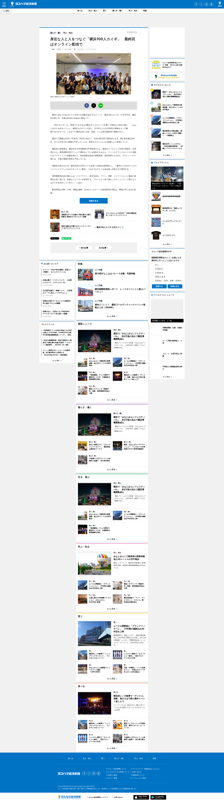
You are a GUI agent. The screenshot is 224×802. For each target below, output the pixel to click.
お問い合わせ (136, 772)
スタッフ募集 (112, 778)
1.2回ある (159, 269)
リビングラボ (67, 49)
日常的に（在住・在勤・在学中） (169, 281)
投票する (159, 286)
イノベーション (91, 49)
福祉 (53, 49)
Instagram (206, 4)
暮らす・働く (117, 10)
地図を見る (93, 201)
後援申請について (138, 775)
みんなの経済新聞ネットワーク (69, 797)
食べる (80, 10)
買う (105, 10)
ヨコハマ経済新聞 (23, 4)
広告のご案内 (112, 775)
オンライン (81, 49)
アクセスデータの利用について (118, 772)
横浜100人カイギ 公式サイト (109, 227)
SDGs (59, 49)
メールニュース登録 (139, 778)
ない (157, 265)
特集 (145, 10)
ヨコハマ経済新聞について (117, 769)
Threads (212, 4)
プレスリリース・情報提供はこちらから (146, 769)
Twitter (201, 4)
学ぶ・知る (133, 10)
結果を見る (175, 286)
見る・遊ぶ (92, 10)
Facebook (196, 4)
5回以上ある (160, 277)
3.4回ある (159, 273)
